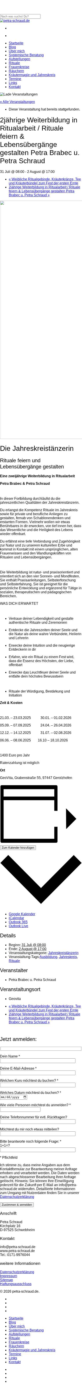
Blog (12, 1322)
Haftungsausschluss (15, 1284)
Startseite (16, 1318)
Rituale (14, 961)
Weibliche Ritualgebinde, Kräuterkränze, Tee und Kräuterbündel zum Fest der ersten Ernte (45, 181)
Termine (15, 1354)
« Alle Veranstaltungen (17, 102)
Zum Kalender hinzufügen (18, 847)
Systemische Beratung (26, 1330)
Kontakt (15, 1362)
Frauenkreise (19, 1342)
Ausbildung (48, 957)
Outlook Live (18, 926)
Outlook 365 (18, 922)
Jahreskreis (68, 957)
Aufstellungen (19, 1334)
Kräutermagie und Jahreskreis (32, 1350)
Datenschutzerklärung (17, 1197)
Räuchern (16, 1346)
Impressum (8, 1276)
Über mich (17, 1326)
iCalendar (16, 918)
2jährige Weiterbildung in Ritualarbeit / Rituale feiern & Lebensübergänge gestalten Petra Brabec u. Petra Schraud (44, 191)
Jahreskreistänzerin (63, 953)
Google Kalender (22, 914)
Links (13, 1358)
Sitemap (6, 1280)
